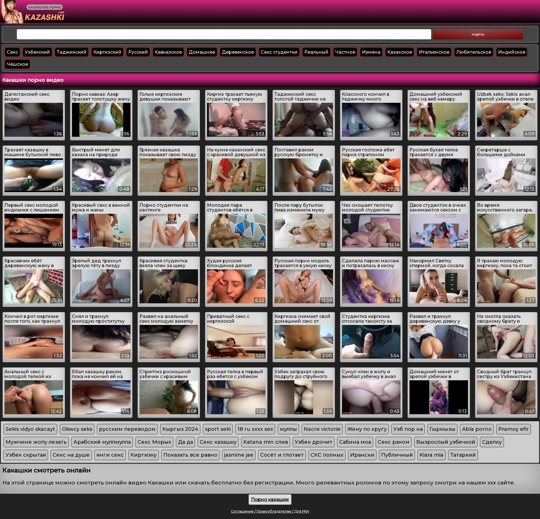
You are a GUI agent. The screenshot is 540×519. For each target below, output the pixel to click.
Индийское (511, 52)
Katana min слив (265, 442)
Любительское (473, 52)
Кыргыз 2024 (180, 429)
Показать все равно (190, 455)
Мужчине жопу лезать (36, 442)
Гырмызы (442, 429)
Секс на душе (71, 455)
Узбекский (37, 52)
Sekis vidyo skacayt (30, 429)
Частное (345, 52)
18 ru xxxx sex (255, 429)
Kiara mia (432, 455)
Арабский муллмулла (102, 442)
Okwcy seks (77, 429)
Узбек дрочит (313, 442)
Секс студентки (279, 52)
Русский (138, 52)
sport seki (218, 429)
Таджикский (72, 52)
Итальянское (434, 52)
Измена (371, 52)
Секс (12, 52)
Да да (185, 442)
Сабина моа (355, 442)
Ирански (362, 455)
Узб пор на (408, 429)
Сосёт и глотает (282, 455)
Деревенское (238, 52)
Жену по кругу (367, 429)
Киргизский (107, 52)
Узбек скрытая (26, 455)
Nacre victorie (322, 429)
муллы (288, 429)
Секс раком (394, 442)
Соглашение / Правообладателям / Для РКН (270, 511)
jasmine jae (238, 455)
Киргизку (143, 455)
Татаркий (463, 455)
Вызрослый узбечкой (445, 442)
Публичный (397, 455)
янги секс (110, 455)
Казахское (399, 52)
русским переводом (127, 429)
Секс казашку (218, 442)
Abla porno (477, 429)
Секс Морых (154, 442)
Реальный (316, 52)
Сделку (492, 442)
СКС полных (326, 455)
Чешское (17, 64)
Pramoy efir (513, 429)
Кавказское (168, 52)
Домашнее (202, 52)
